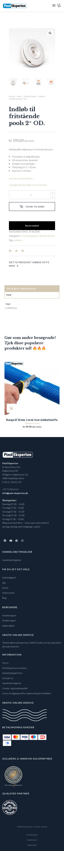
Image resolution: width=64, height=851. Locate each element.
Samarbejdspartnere (12, 673)
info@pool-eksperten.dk (15, 493)
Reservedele (32, 225)
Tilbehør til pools (30, 96)
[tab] (32, 288)
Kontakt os (7, 678)
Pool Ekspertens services (14, 668)
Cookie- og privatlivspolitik (15, 688)
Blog (4, 598)
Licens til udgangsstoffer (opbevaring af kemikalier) (26, 693)
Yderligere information (21, 288)
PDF (9, 295)
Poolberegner (9, 620)
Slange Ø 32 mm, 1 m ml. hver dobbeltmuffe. (32, 419)
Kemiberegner (9, 615)
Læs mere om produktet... (21, 178)
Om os (5, 663)
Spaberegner (8, 625)
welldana (17, 240)
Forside (12, 96)
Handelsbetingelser (11, 560)
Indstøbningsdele (29, 235)
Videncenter (8, 593)
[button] (50, 33)
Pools (19, 96)
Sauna (5, 587)
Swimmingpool (9, 577)
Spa (4, 582)
